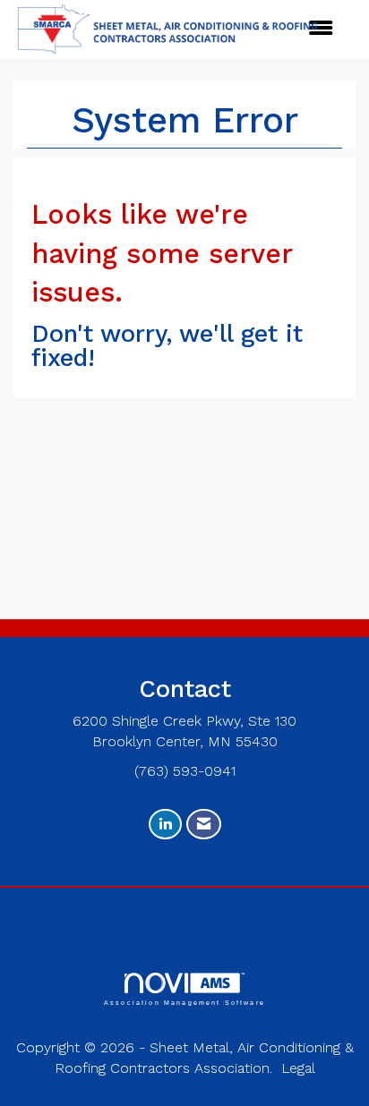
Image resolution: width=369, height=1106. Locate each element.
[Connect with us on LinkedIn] (165, 824)
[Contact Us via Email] (203, 824)
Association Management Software (184, 1002)
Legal (298, 1067)
